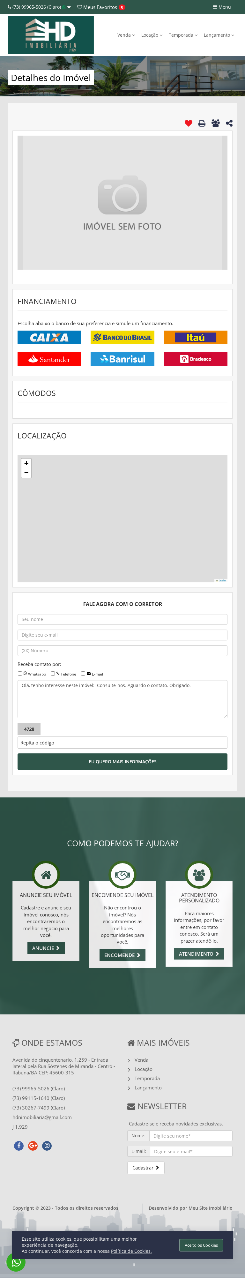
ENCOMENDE (120, 955)
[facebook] (19, 1145)
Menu (224, 7)
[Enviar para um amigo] (216, 123)
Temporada (182, 35)
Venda (124, 35)
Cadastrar (143, 1167)
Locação (150, 35)
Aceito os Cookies (201, 1245)
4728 (29, 729)
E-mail (97, 674)
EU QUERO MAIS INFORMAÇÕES (123, 762)
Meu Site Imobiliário (211, 1208)
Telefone (68, 674)
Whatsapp (37, 674)
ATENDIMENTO (197, 954)
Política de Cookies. (131, 1251)
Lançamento (217, 35)
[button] (26, 463)
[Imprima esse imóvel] (201, 123)
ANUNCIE (43, 948)
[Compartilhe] (229, 124)
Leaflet (222, 580)
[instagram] (47, 1145)
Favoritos (99, 7)
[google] (33, 1145)
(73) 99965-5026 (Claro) (36, 7)
